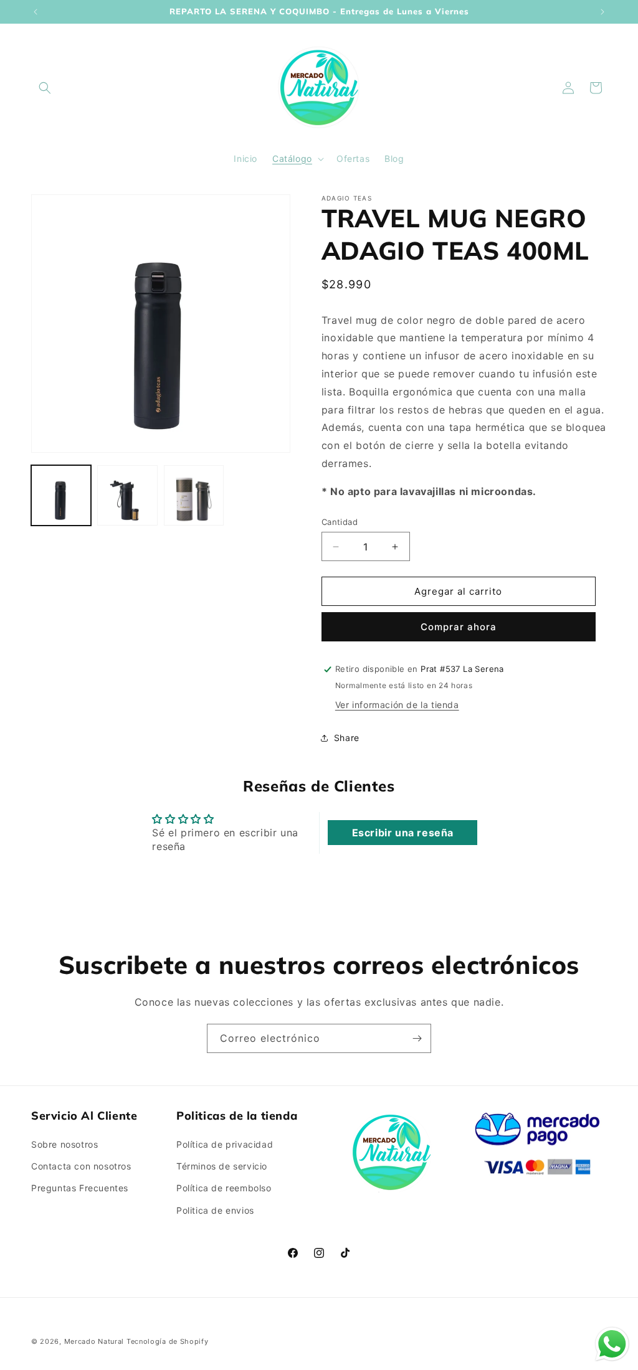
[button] (45, 88)
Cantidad (339, 522)
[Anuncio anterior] (35, 12)
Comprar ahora (459, 627)
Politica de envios (215, 1210)
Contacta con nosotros (81, 1166)
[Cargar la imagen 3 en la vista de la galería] (194, 495)
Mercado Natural (94, 1341)
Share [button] (346, 737)
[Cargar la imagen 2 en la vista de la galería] (127, 495)
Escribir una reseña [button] (403, 832)
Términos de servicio (221, 1166)
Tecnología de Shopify (167, 1341)
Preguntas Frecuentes (79, 1188)
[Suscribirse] (417, 1038)
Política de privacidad (224, 1144)
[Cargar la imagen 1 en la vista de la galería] (61, 495)
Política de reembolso (224, 1188)
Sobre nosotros (64, 1144)
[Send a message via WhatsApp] (612, 1344)
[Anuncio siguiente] (602, 12)
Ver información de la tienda (397, 704)
